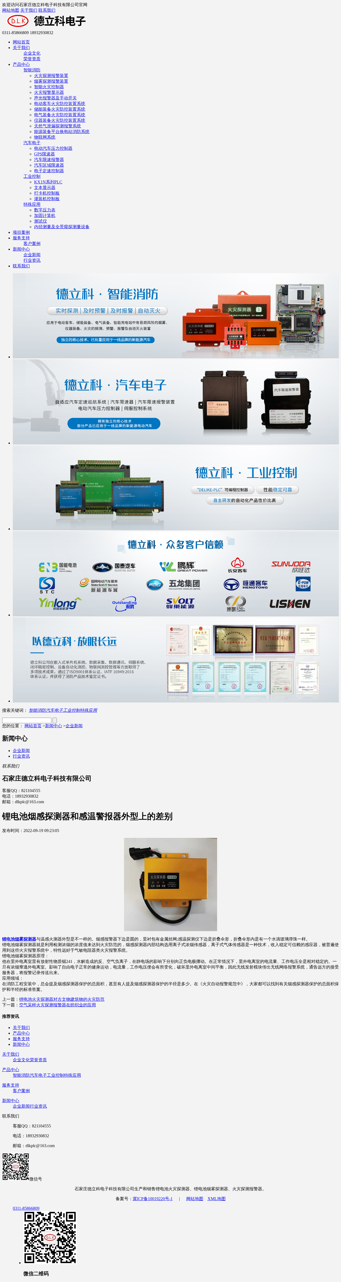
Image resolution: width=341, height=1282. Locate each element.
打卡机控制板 (47, 193)
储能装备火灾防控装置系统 (59, 109)
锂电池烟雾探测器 (19, 939)
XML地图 (217, 1198)
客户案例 (31, 243)
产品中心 (21, 64)
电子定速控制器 (49, 170)
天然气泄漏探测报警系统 (57, 126)
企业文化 (31, 53)
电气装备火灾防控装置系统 (59, 114)
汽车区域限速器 (49, 165)
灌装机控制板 (47, 198)
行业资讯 (31, 260)
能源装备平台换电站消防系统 (62, 131)
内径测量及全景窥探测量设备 (62, 226)
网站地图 (10, 10)
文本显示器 (44, 187)
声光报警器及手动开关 (55, 98)
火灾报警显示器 (49, 92)
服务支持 (21, 238)
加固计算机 (44, 215)
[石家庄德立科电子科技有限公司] (74, 28)
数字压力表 (44, 210)
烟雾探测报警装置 (51, 81)
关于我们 (28, 10)
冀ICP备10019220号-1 (153, 1198)
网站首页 (21, 42)
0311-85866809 (26, 1208)
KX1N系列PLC (48, 182)
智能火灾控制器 (49, 87)
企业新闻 (31, 254)
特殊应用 (31, 204)
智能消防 (31, 70)
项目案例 (21, 232)
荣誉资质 (31, 59)
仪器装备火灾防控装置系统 (59, 120)
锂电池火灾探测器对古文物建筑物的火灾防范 (61, 999)
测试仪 (40, 221)
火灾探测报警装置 (51, 75)
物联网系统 (44, 137)
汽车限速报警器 (49, 159)
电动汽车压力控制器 (53, 148)
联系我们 (46, 10)
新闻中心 (21, 249)
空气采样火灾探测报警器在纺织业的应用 (57, 1005)
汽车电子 (31, 142)
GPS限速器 (44, 154)
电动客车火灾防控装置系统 (59, 103)
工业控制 (31, 176)
